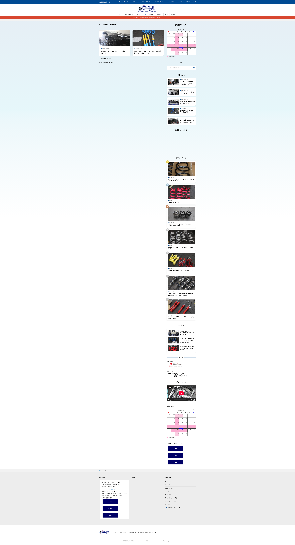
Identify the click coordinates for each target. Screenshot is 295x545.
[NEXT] (194, 29)
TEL (175, 462)
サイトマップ (169, 481)
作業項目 (150, 14)
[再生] (168, 400)
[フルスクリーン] (194, 400)
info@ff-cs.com (110, 489)
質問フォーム (169, 488)
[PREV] (168, 29)
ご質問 (175, 455)
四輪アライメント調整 (171, 498)
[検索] (194, 68)
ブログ (166, 14)
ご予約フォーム (169, 485)
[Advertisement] (176, 142)
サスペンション (141, 14)
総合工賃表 (168, 494)
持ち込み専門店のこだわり (174, 507)
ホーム (120, 14)
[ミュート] (191, 400)
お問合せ (159, 14)
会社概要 (173, 14)
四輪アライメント (129, 14)
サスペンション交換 (170, 501)
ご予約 (175, 448)
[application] (181, 393)
